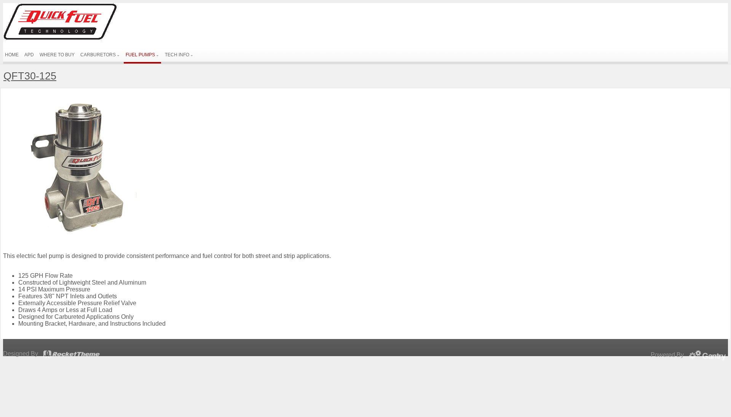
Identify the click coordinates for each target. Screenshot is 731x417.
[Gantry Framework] (708, 355)
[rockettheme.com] (71, 354)
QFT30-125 (29, 76)
